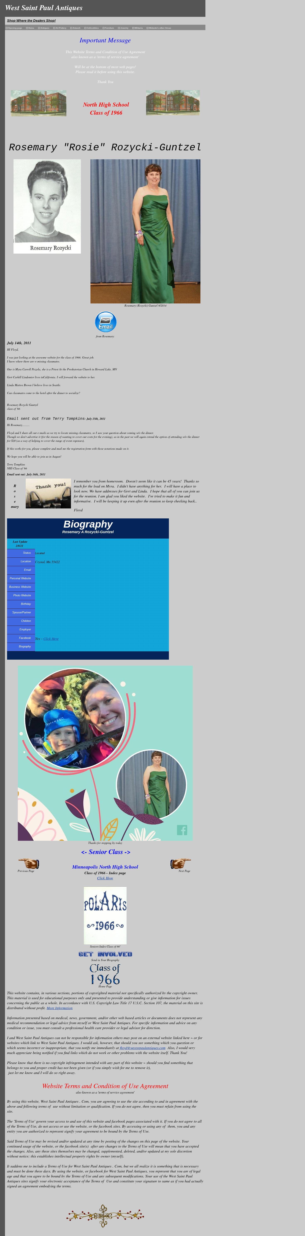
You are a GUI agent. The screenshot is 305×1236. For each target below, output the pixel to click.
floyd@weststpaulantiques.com (142, 1047)
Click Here (51, 638)
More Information (60, 1007)
